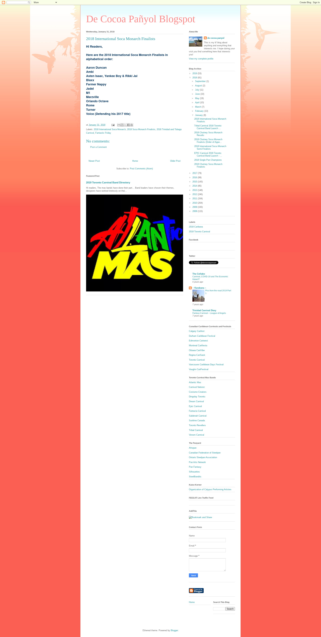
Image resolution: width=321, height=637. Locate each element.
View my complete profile (201, 58)
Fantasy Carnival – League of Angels (209, 313)
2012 (195, 194)
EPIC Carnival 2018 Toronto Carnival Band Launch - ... (208, 154)
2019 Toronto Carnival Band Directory (108, 182)
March (198, 107)
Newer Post (94, 161)
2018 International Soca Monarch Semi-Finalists (210, 147)
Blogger (174, 630)
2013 (195, 190)
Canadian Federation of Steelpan (205, 452)
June (197, 94)
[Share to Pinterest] (131, 125)
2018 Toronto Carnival (199, 231)
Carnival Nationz (197, 387)
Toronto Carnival (197, 360)
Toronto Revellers (197, 425)
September (200, 81)
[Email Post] (112, 125)
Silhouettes (194, 471)
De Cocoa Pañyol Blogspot (140, 18)
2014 (195, 186)
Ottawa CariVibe (197, 350)
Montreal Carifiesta (198, 345)
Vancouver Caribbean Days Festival (206, 364)
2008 (195, 211)
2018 (195, 77)
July (197, 90)
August (199, 85)
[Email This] (119, 125)
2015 (195, 181)
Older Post (175, 161)
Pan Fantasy (195, 467)
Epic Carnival (195, 406)
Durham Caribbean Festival (202, 336)
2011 (195, 198)
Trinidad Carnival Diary (204, 310)
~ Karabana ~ (199, 288)
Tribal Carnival (196, 430)
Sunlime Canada (197, 420)
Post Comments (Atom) (141, 168)
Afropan (192, 448)
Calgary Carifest (196, 331)
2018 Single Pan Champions (208, 160)
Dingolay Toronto (197, 396)
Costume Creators (197, 392)
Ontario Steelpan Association (203, 457)
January (199, 115)
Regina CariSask (197, 355)
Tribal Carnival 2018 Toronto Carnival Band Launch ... (207, 127)
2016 (195, 177)
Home (135, 161)
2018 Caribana (196, 226)
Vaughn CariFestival (198, 369)
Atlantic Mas (195, 382)
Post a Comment (98, 147)
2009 (195, 207)
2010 (195, 203)
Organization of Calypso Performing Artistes (210, 489)
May (197, 98)
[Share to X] (125, 125)
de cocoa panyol (215, 38)
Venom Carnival (196, 435)
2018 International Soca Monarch (110, 129)
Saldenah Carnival (197, 416)
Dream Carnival (196, 401)
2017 (195, 173)
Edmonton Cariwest (198, 340)
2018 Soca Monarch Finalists (141, 129)
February (199, 111)
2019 (195, 73)
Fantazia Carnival (197, 411)
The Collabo (198, 274)
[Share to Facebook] (128, 125)
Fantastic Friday (103, 133)
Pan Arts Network (197, 462)
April (197, 102)
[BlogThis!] (122, 125)
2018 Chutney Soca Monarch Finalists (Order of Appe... (208, 140)
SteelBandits (195, 476)
